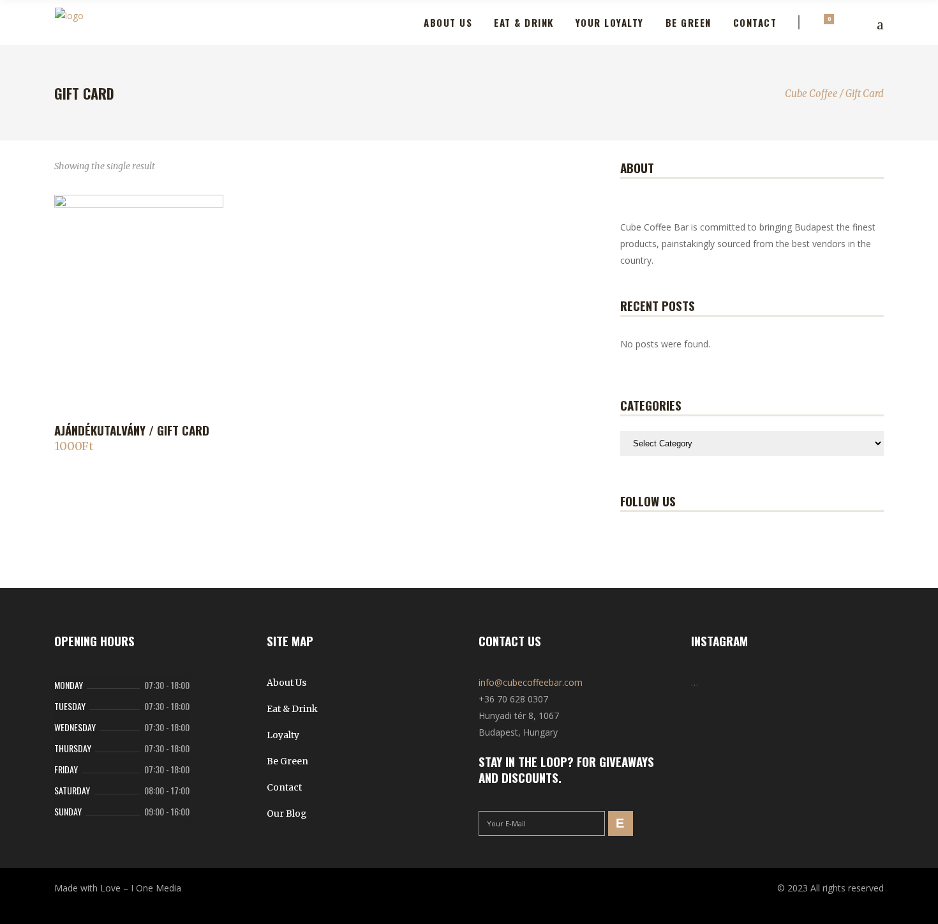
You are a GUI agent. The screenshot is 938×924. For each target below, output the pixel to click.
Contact (284, 787)
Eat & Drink (292, 709)
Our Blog (287, 813)
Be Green (287, 761)
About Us (286, 682)
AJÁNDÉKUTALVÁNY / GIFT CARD (131, 430)
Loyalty (283, 735)
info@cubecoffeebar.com (531, 682)
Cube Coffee (811, 93)
